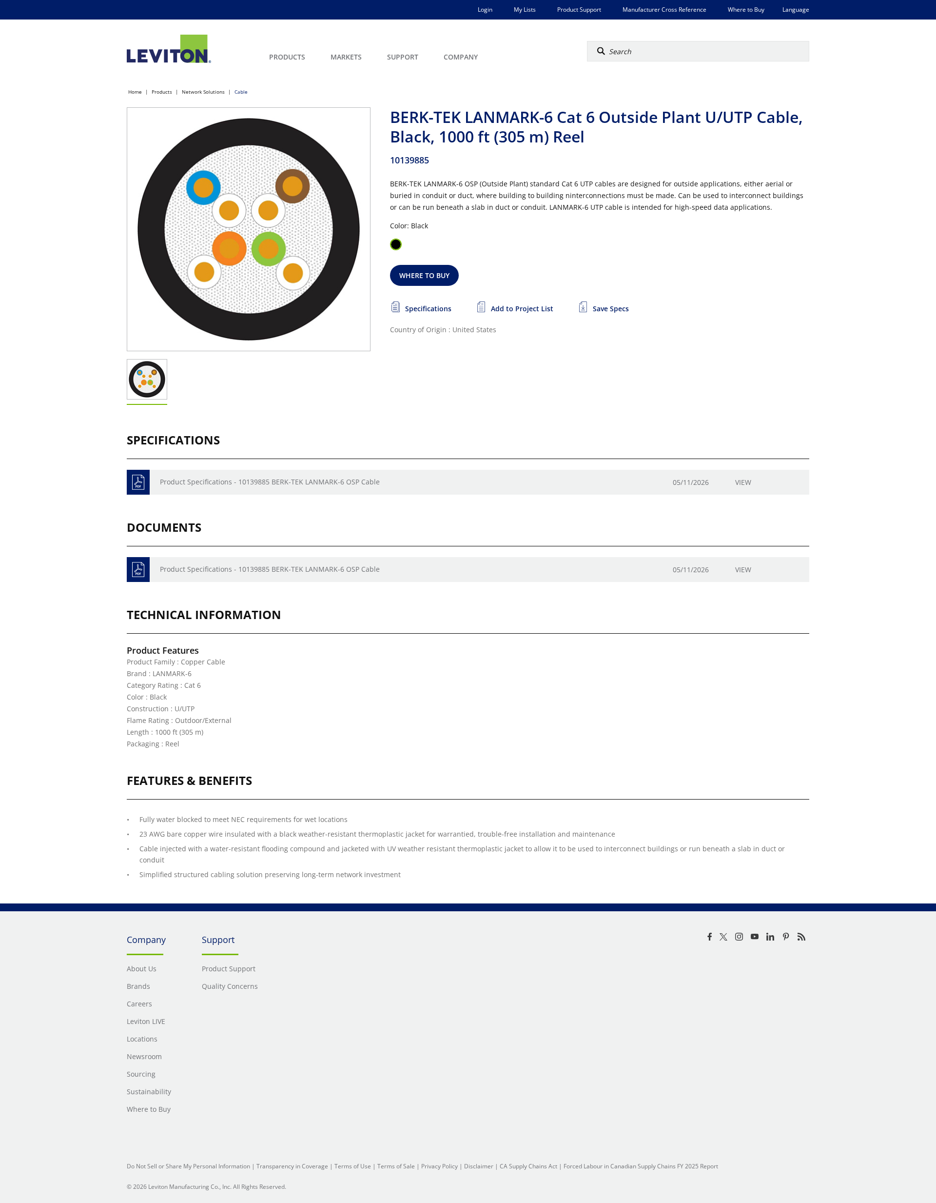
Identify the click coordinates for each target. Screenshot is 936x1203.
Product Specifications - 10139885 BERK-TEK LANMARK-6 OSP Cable (270, 481)
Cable (241, 91)
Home (135, 91)
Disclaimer (478, 1166)
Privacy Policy (439, 1166)
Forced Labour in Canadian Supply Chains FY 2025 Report (641, 1166)
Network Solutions (203, 91)
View (743, 482)
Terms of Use (352, 1166)
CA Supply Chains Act (528, 1166)
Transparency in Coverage (292, 1166)
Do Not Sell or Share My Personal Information (188, 1166)
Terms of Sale (396, 1166)
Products (162, 91)
